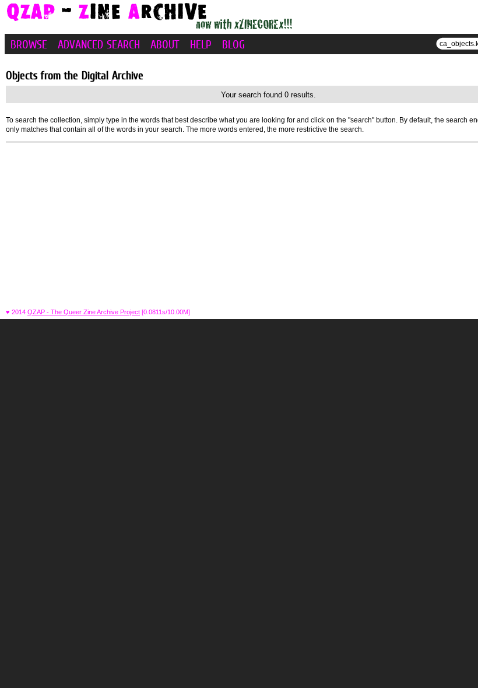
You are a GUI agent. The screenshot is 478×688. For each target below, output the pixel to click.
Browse (28, 44)
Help (201, 44)
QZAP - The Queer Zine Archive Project (83, 311)
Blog (233, 44)
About (165, 44)
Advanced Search (99, 44)
